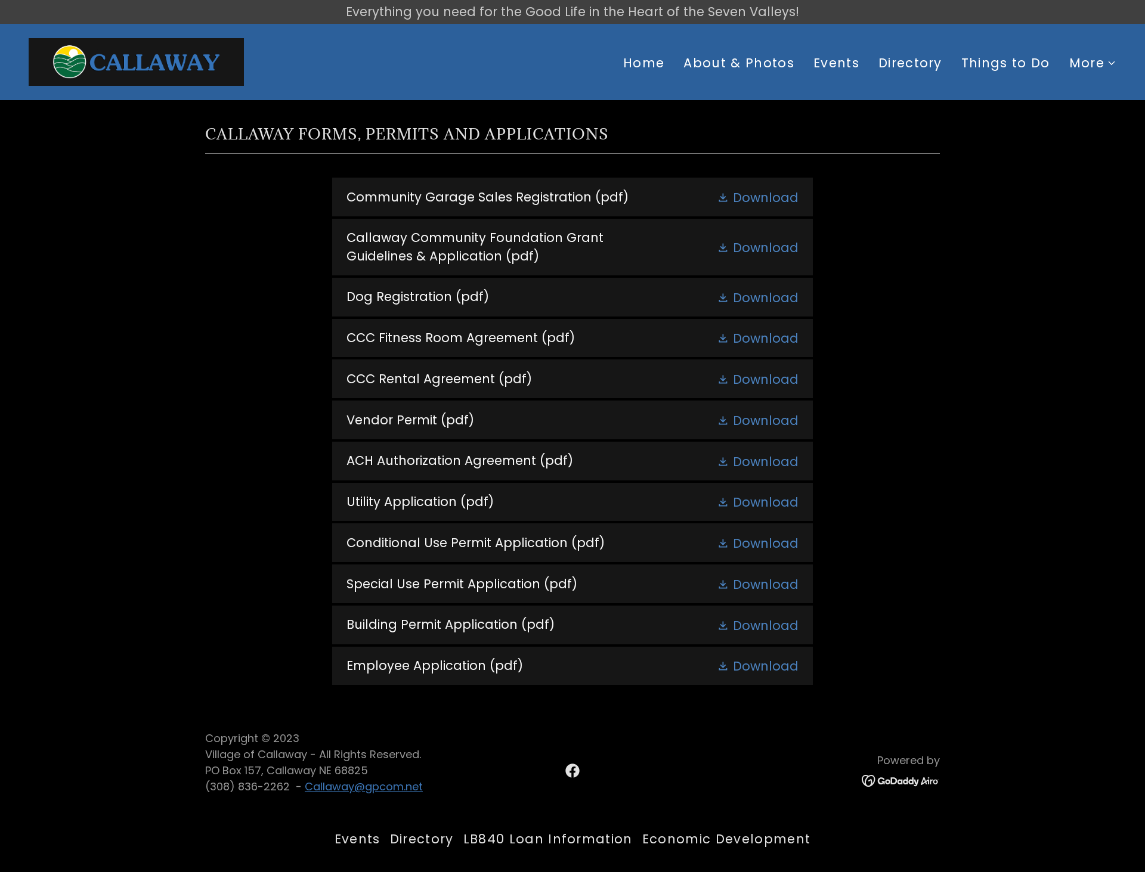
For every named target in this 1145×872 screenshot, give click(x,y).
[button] (1092, 63)
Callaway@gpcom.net (364, 786)
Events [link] (836, 63)
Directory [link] (910, 63)
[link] (136, 60)
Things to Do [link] (1005, 63)
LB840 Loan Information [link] (548, 839)
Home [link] (643, 63)
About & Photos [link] (738, 63)
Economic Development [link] (726, 839)
